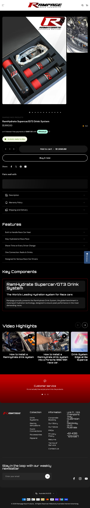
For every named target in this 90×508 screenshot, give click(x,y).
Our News (53, 427)
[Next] (85, 325)
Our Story (53, 423)
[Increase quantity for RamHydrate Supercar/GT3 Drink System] (14, 149)
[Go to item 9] (52, 112)
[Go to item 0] (29, 112)
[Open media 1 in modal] (62, 21)
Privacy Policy (52, 435)
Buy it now (45, 158)
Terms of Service (52, 444)
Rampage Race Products (12, 117)
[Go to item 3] (35, 112)
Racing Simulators (35, 424)
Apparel (33, 438)
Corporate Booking (53, 419)
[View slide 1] (42, 394)
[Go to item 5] (40, 112)
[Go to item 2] (32, 112)
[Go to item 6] (43, 112)
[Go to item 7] (46, 112)
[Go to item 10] (54, 112)
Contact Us (53, 449)
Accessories (36, 434)
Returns (52, 439)
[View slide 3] (47, 394)
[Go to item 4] (38, 112)
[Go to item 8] (49, 112)
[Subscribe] (47, 476)
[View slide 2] (45, 394)
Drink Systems (34, 419)
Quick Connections (36, 430)
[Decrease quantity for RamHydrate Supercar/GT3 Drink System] (5, 149)
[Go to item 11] (57, 112)
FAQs (51, 430)
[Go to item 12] (60, 112)
